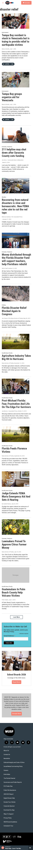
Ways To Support (8, 814)
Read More (16, 682)
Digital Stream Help (9, 798)
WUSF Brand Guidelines (10, 822)
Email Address (9, 636)
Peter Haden (5, 600)
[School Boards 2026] (16, 661)
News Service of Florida (8, 363)
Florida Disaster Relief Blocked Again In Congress (14, 311)
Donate (27, 3)
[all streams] (30, 847)
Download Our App (9, 810)
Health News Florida (7, 353)
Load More (16, 617)
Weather (4, 197)
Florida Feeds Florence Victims (14, 450)
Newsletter (7, 758)
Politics (4, 305)
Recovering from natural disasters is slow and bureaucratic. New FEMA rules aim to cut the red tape (15, 206)
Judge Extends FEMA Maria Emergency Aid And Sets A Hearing (16, 496)
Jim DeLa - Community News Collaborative (12, 160)
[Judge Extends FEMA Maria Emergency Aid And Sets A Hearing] (15, 479)
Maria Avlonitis (5, 49)
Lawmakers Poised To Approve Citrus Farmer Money (14, 544)
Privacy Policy (8, 818)
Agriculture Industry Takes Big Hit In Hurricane (16, 357)
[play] (3, 848)
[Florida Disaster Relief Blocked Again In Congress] (15, 293)
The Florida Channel (9, 778)
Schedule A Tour (8, 826)
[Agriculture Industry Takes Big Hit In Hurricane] (15, 341)
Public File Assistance (10, 790)
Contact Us (7, 754)
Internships (7, 774)
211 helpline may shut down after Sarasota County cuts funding (14, 152)
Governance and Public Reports (13, 782)
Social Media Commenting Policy (13, 766)
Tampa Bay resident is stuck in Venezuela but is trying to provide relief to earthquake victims (16, 40)
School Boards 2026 (16, 674)
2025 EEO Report (8, 794)
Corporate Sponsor (9, 806)
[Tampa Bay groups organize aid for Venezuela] (15, 79)
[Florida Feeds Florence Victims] (15, 434)
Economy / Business (7, 146)
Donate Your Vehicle (9, 802)
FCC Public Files (8, 786)
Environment (5, 32)
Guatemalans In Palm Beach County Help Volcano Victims (13, 592)
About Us (6, 750)
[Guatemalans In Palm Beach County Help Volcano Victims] (15, 575)
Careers (6, 770)
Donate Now (16, 714)
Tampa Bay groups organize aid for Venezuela (12, 97)
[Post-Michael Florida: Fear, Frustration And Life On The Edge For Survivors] (15, 386)
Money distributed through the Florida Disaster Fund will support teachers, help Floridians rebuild (16, 259)
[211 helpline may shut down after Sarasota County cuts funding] (15, 135)
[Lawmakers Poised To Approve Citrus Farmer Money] (15, 527)
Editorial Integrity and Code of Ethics (14, 762)
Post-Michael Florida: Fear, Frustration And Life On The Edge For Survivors (16, 404)
